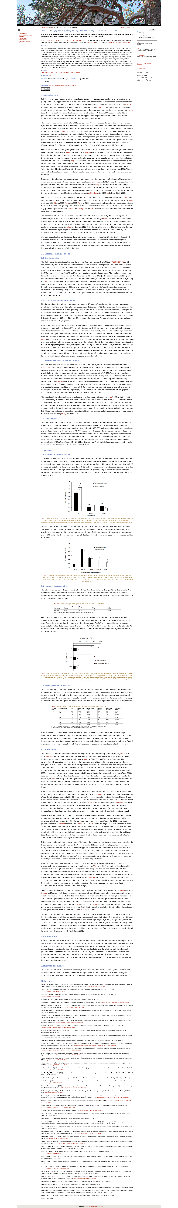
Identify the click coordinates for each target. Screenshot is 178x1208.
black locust (58, 72)
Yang (85, 759)
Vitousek (92, 877)
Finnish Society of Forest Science (93, 1206)
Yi (66, 904)
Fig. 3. (43, 673)
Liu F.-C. (64, 40)
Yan (79, 203)
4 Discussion (22, 38)
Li (55, 203)
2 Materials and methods (25, 35)
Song (72, 161)
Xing (54, 779)
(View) (50, 75)
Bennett (122, 754)
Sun (82, 910)
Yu (93, 209)
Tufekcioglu (46, 367)
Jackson (80, 824)
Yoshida (59, 381)
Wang (67, 203)
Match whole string (143, 35)
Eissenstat (61, 824)
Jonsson (120, 803)
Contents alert (140, 55)
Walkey (63, 414)
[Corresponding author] (51, 31)
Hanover (124, 197)
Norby (97, 185)
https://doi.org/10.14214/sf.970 (120, 42)
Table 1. (56, 604)
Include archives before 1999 (146, 37)
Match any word (143, 32)
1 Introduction (23, 33)
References (22, 42)
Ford (97, 759)
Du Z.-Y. (43, 40)
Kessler (91, 803)
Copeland (70, 209)
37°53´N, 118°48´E (117, 262)
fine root (51, 72)
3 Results (21, 36)
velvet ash (66, 72)
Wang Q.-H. (50, 40)
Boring (68, 152)
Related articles (141, 68)
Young (130, 110)
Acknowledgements (24, 41)
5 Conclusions (23, 39)
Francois (128, 104)
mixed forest (45, 72)
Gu (47, 102)
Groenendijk (120, 890)
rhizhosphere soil (75, 72)
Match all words (143, 34)
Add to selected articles (127, 27)
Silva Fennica (45, 27)
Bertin (105, 219)
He (93, 824)
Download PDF (72, 85)
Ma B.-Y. (70, 40)
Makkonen (49, 756)
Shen (95, 904)
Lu (46, 281)
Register (139, 42)
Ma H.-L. (75, 40)
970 (62, 27)
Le (108, 193)
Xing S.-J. (58, 40)
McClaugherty (93, 193)
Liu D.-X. (82, 40)
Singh (99, 107)
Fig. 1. (44, 518)
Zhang (62, 131)
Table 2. (54, 706)
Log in (138, 48)
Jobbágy (44, 893)
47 (52, 27)
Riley (78, 904)
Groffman (95, 182)
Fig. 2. (46, 575)
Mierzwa (88, 152)
